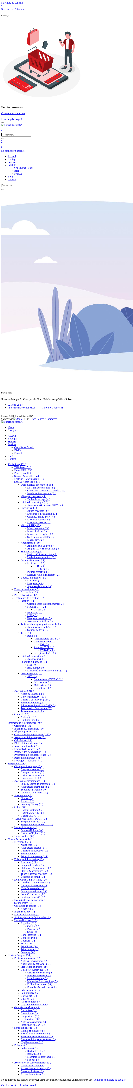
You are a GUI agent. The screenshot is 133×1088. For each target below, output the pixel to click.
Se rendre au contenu (12, 2)
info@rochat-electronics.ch (22, 407)
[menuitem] (12, 156)
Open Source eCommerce (43, 419)
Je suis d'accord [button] (28, 1085)
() (17, 464)
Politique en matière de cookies (110, 1079)
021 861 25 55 (15, 404)
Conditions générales (52, 407)
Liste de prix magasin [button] (12, 119)
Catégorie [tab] (13, 430)
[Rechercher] (2, 138)
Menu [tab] (11, 427)
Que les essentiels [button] (10, 1085)
